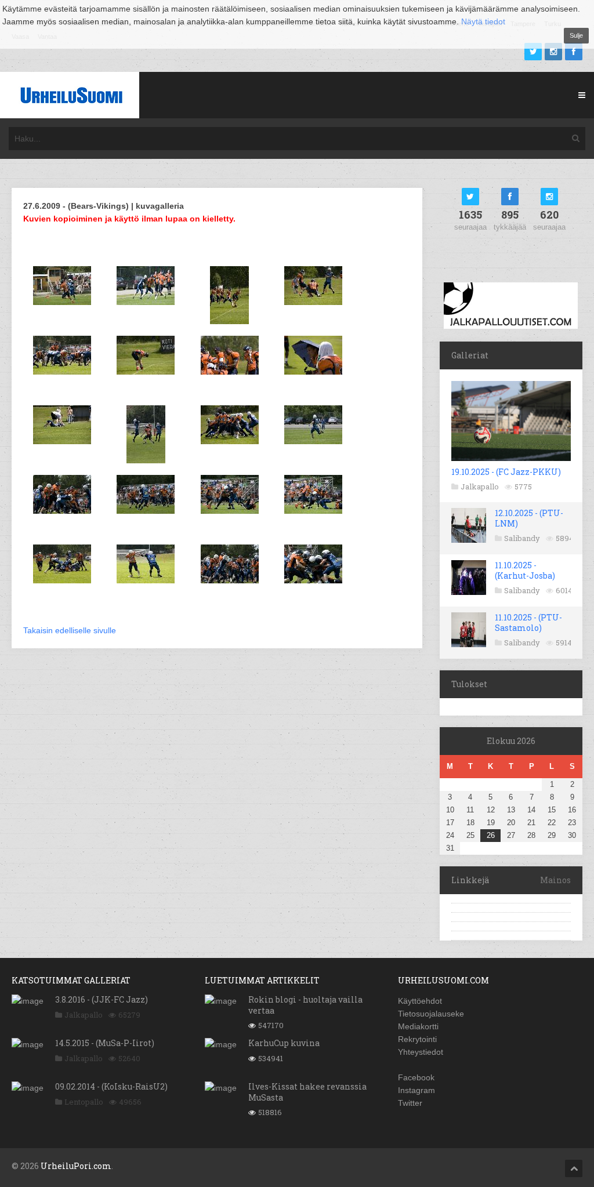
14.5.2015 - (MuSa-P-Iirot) (104, 1042)
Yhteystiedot (420, 1052)
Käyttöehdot (420, 1000)
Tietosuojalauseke (431, 1013)
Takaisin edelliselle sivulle (69, 630)
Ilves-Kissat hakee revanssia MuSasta (307, 1091)
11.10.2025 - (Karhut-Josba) (525, 570)
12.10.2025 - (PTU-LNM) (529, 518)
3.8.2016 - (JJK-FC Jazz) (101, 999)
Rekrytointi (417, 1039)
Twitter (410, 1103)
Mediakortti (418, 1026)
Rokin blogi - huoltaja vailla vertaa (305, 1004)
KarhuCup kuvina (284, 1042)
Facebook (416, 1077)
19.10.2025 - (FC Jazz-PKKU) (506, 471)
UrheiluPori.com (76, 1165)
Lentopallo (83, 1102)
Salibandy (522, 538)
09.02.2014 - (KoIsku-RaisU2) (111, 1086)
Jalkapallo (480, 486)
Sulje (576, 35)
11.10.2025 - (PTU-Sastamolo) (528, 622)
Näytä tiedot (483, 21)
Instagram (416, 1090)
